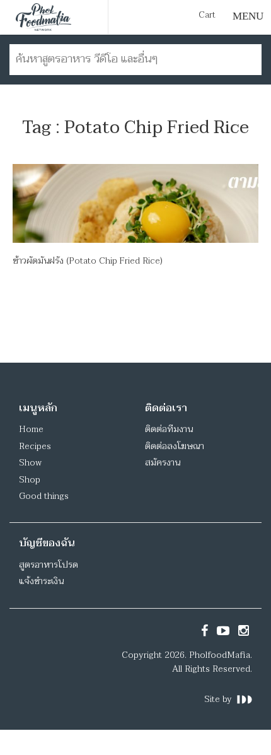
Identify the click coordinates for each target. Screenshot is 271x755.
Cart (207, 15)
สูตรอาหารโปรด (48, 565)
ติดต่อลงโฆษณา (174, 446)
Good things (44, 496)
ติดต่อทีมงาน (169, 429)
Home (31, 429)
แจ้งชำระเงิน (41, 581)
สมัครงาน (162, 462)
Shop (29, 479)
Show (30, 462)
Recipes (35, 446)
